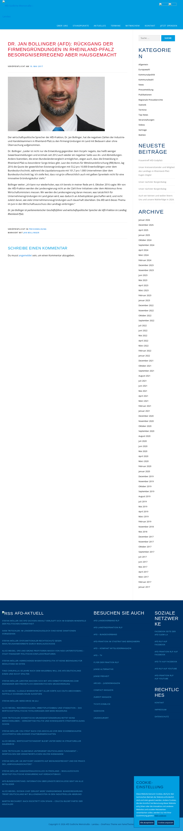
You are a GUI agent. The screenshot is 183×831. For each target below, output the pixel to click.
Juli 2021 (143, 380)
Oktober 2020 (145, 426)
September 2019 (146, 491)
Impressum (161, 709)
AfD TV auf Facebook (166, 661)
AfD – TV (98, 655)
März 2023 (144, 290)
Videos (142, 124)
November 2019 (146, 481)
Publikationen (145, 94)
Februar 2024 (145, 260)
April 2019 (143, 511)
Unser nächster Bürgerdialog (152, 182)
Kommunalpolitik (147, 74)
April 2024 (143, 250)
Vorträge (143, 130)
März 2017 (144, 576)
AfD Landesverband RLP (106, 620)
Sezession (99, 711)
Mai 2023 (143, 280)
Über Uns (62, 25)
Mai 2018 (143, 531)
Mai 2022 (143, 335)
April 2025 (143, 230)
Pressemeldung (38, 229)
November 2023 (146, 270)
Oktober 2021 (145, 365)
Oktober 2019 (145, 486)
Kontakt (150, 25)
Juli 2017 (143, 556)
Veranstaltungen (146, 119)
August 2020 (144, 436)
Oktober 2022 (145, 315)
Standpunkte (81, 25)
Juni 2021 (143, 385)
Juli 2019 (143, 501)
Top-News (143, 114)
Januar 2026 (144, 220)
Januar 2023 (144, 300)
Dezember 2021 (146, 360)
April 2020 (143, 456)
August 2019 (144, 496)
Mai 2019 (143, 506)
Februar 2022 (145, 350)
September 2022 (146, 320)
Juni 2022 (143, 330)
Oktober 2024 (145, 240)
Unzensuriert (101, 718)
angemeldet (25, 255)
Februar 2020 (145, 466)
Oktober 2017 (145, 546)
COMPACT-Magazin (103, 690)
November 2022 (146, 310)
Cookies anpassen (165, 822)
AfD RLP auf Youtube (166, 668)
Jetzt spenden (168, 25)
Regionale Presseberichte (151, 99)
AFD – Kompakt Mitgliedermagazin (112, 648)
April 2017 (143, 571)
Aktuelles (100, 25)
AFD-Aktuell (29, 613)
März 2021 (144, 401)
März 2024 (144, 255)
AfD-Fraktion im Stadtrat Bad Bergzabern (117, 641)
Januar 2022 (144, 355)
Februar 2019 (145, 521)
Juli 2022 (143, 325)
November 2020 (146, 421)
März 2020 (144, 461)
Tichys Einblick (102, 704)
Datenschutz (162, 716)
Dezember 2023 (146, 265)
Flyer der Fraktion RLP (106, 662)
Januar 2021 (144, 411)
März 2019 (144, 516)
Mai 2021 (143, 391)
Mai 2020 (143, 451)
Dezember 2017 (146, 536)
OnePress (105, 824)
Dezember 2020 (146, 416)
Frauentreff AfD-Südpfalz (151, 160)
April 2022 (143, 340)
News (141, 84)
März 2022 (144, 345)
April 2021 (143, 396)
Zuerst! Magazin (102, 697)
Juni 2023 (143, 275)
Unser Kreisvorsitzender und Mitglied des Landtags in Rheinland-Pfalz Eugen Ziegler (157, 171)
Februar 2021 (145, 406)
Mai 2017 (143, 566)
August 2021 (144, 375)
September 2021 (146, 370)
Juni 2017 (143, 561)
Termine (116, 25)
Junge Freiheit (101, 676)
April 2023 (143, 285)
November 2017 (146, 541)
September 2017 (146, 551)
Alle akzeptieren (147, 822)
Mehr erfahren (160, 815)
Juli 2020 (143, 441)
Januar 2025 (144, 235)
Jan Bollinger (31, 232)
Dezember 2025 (146, 225)
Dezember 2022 (146, 305)
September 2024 (146, 245)
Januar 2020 (144, 471)
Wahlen (142, 135)
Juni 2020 (143, 446)
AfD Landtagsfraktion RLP (108, 627)
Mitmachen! (133, 25)
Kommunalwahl (146, 79)
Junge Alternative (104, 669)
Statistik (142, 104)
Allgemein (143, 64)
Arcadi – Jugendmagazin (107, 683)
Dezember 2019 (146, 476)
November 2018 (146, 526)
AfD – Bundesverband (105, 634)
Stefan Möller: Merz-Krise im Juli (20, 701)
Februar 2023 (145, 295)
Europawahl (144, 69)
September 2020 (146, 431)
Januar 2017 (144, 587)
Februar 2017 (145, 582)
